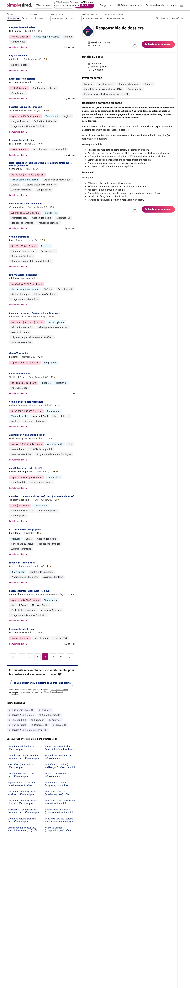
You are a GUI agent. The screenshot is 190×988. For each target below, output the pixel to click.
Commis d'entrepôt (19, 236)
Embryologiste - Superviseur (23, 275)
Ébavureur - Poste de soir (22, 562)
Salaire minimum (89, 14)
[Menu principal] (181, 5)
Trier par (10, 14)
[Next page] (70, 656)
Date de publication (114, 14)
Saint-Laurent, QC (51, 715)
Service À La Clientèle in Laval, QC (29, 730)
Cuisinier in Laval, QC (22, 710)
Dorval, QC (61, 725)
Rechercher (84, 5)
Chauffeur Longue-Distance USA (25, 107)
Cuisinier (46, 710)
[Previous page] (13, 656)
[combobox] (43, 5)
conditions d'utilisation (59, 690)
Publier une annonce (131, 5)
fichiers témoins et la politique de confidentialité (44, 692)
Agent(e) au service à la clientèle (26, 468)
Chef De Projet (19, 725)
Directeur (39, 720)
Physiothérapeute (18, 55)
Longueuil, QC (19, 720)
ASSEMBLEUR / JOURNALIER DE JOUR (27, 435)
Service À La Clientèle (23, 715)
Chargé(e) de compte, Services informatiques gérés (35, 313)
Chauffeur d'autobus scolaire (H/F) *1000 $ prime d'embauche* (41, 496)
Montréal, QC (40, 725)
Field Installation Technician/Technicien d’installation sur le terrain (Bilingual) (40, 164)
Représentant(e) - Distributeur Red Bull (29, 591)
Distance (33, 14)
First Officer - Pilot (18, 353)
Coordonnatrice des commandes (26, 203)
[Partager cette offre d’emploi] (134, 45)
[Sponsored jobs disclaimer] (181, 18)
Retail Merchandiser (19, 373)
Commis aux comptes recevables (26, 402)
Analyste (56, 720)
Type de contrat (57, 14)
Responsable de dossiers (22, 27)
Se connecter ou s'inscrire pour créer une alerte (44, 682)
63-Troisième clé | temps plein (25, 529)
